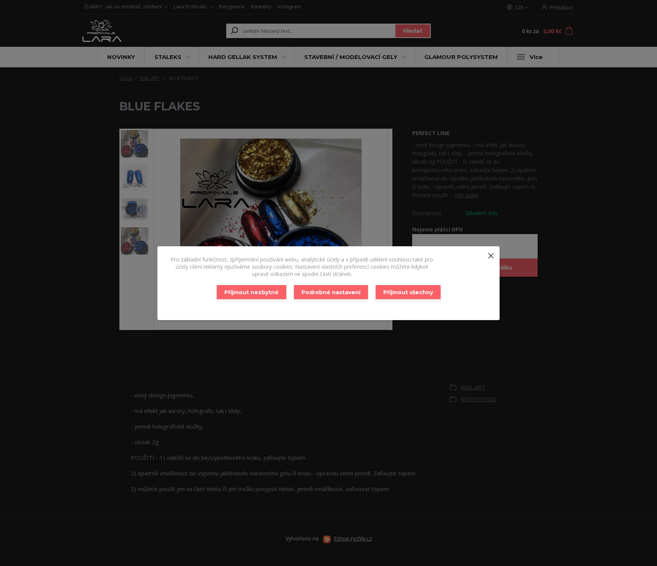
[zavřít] (491, 254)
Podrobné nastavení (331, 292)
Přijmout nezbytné (251, 292)
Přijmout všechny (408, 292)
